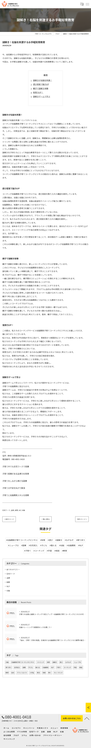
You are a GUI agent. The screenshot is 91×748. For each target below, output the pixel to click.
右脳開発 (45, 667)
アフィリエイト (22, 673)
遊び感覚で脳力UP (41, 84)
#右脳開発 (71, 545)
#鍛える (53, 545)
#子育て (27, 550)
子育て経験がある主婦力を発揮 (15, 473)
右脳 (23, 510)
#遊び (50, 540)
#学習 (49, 550)
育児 (38, 673)
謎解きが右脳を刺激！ (42, 80)
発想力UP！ (38, 92)
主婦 (12, 510)
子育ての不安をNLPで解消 (13, 487)
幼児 (12, 673)
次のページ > (82, 519)
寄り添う (8, 667)
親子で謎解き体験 (40, 88)
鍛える (38, 667)
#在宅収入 (33, 545)
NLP (20, 510)
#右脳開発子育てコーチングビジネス (22, 540)
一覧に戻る (45, 519)
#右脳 (61, 545)
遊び (61, 662)
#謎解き (58, 540)
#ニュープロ (13, 545)
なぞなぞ (68, 662)
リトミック (40, 662)
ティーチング (58, 673)
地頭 (44, 673)
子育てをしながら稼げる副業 (14, 480)
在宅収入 (17, 667)
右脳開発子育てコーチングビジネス (22, 662)
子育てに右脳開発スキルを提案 (15, 495)
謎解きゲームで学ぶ (41, 96)
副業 (16, 510)
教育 (7, 673)
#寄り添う (80, 540)
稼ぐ (49, 673)
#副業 (23, 545)
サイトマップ (9, 739)
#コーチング (39, 550)
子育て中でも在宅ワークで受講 (15, 466)
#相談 (56, 550)
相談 (80, 667)
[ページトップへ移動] (86, 718)
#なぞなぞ (69, 540)
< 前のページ (9, 519)
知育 (48, 662)
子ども (30, 667)
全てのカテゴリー (13, 569)
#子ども (43, 545)
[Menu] (87, 4)
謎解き (55, 662)
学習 (75, 667)
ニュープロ (77, 662)
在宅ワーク (6, 510)
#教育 (64, 550)
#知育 (42, 540)
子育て (59, 667)
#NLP (80, 545)
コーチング (67, 667)
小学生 (32, 673)
